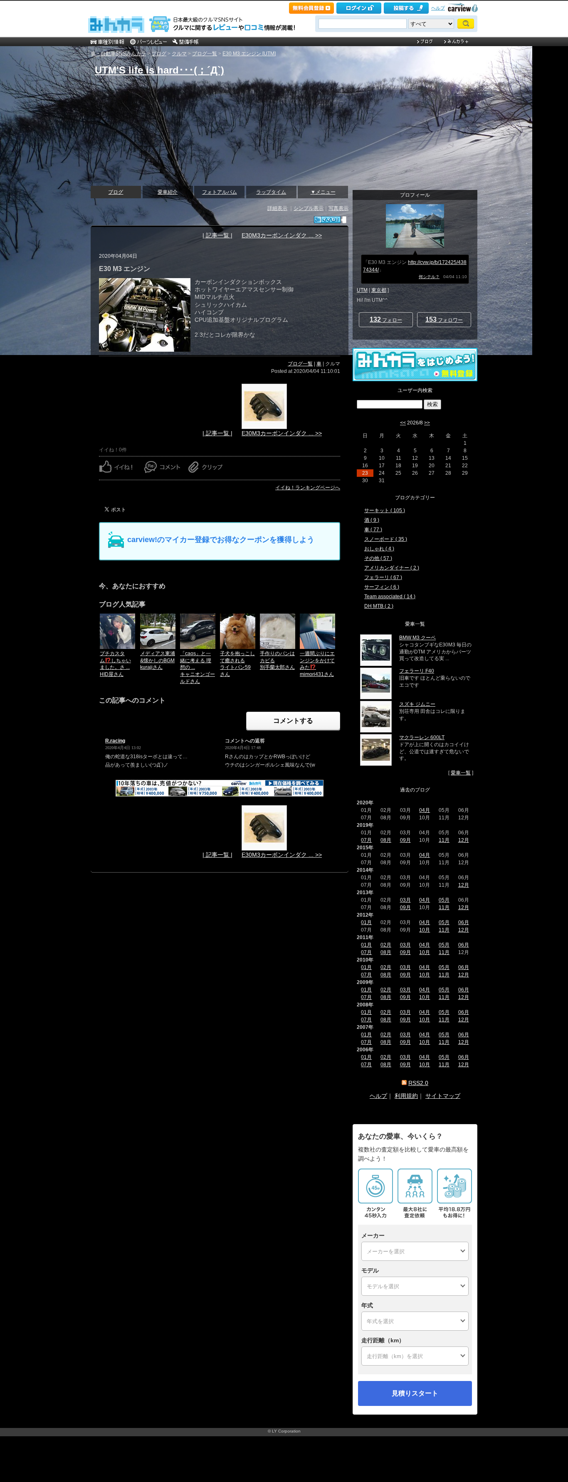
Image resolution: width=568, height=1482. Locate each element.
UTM (362, 290)
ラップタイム (271, 192)
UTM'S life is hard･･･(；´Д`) (159, 70)
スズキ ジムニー (417, 704)
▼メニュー (323, 192)
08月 (385, 840)
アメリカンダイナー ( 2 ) (391, 568)
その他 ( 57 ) (378, 558)
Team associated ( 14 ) (389, 596)
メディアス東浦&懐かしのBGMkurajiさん (157, 661)
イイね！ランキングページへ (307, 488)
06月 (463, 922)
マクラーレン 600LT (422, 737)
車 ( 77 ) (373, 530)
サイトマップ (442, 1095)
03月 (405, 900)
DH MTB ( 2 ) (378, 606)
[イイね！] (327, 219)
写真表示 (338, 208)
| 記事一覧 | (217, 235)
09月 (405, 840)
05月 (444, 900)
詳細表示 (277, 208)
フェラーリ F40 (416, 671)
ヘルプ (438, 7)
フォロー (386, 319)
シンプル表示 (309, 208)
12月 (463, 840)
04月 (424, 810)
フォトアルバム (219, 192)
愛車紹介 (168, 192)
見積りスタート (415, 1393)
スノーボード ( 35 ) (385, 539)
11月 (444, 840)
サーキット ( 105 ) (384, 510)
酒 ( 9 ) (371, 520)
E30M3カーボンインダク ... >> (282, 235)
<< (403, 423)
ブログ (158, 54)
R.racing (115, 741)
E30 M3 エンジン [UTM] (249, 54)
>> (427, 423)
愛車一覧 (461, 773)
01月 (366, 922)
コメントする (293, 720)
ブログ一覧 (204, 54)
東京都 (378, 290)
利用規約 (406, 1095)
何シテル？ (429, 276)
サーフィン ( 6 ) (381, 587)
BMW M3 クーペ (417, 638)
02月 (385, 945)
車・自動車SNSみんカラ (118, 54)
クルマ (179, 54)
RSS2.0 (418, 1083)
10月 (424, 930)
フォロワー (444, 319)
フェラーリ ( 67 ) (383, 577)
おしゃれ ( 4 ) (379, 549)
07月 (366, 840)
